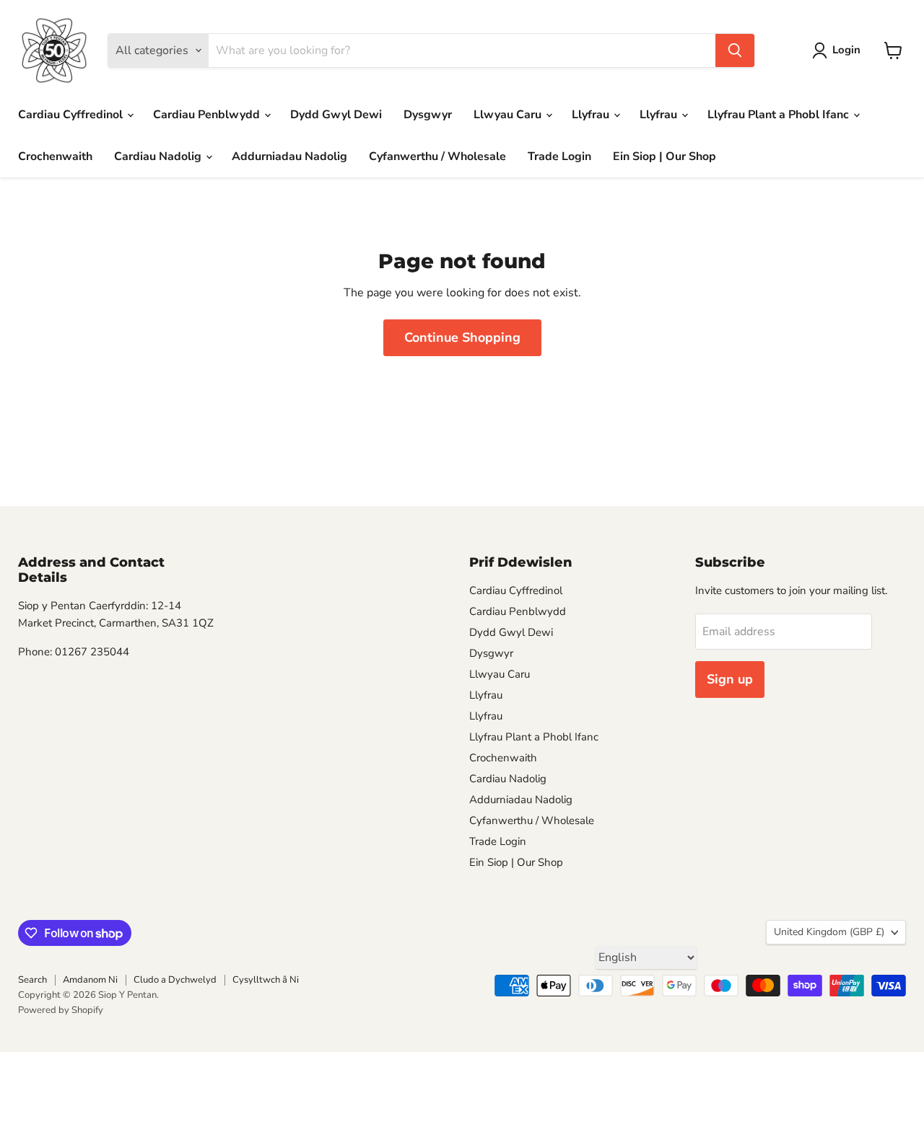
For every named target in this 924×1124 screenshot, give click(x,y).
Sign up (730, 679)
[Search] (734, 50)
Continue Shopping (462, 337)
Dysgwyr (428, 115)
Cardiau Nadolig (159, 156)
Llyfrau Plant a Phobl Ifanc (779, 115)
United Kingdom (829, 932)
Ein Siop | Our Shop (664, 156)
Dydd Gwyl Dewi (336, 115)
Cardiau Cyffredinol (72, 115)
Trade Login (559, 156)
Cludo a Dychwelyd (175, 979)
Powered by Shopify (60, 1010)
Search (32, 979)
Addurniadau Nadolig (289, 156)
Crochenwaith (55, 156)
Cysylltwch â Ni (265, 979)
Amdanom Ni (90, 979)
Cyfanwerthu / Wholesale (437, 156)
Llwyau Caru (509, 115)
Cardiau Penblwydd (208, 115)
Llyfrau (592, 115)
